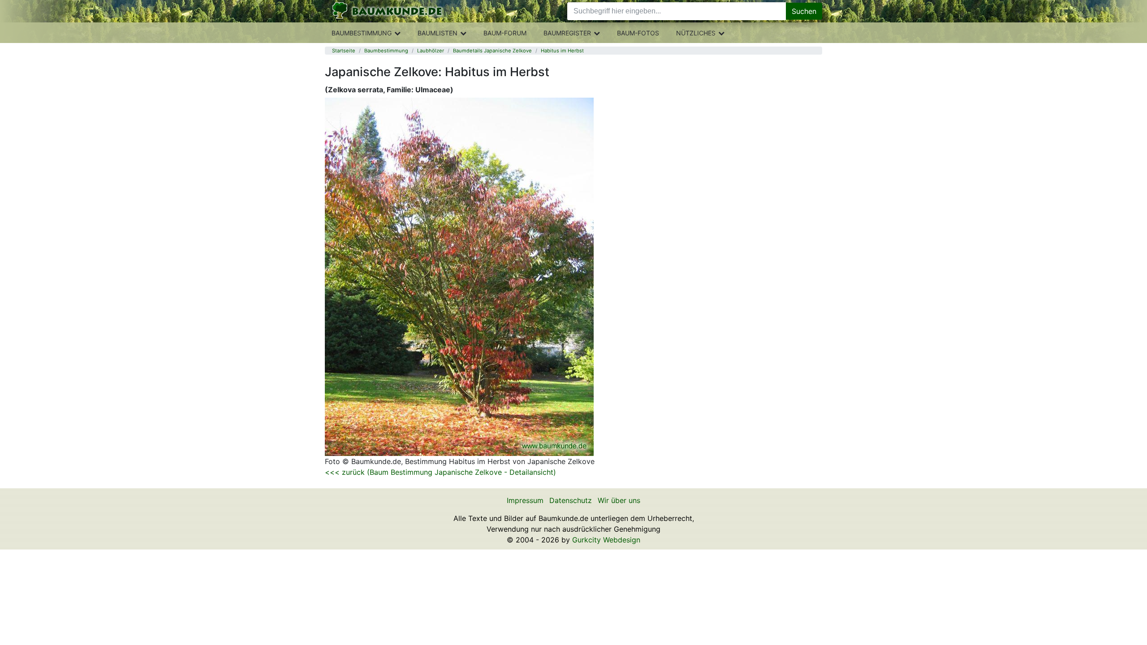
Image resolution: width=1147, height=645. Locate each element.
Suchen (804, 11)
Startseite (343, 50)
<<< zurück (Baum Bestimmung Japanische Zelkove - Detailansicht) (440, 472)
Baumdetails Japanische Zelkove (492, 50)
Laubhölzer (430, 50)
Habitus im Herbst (562, 50)
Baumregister (567, 33)
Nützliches (696, 33)
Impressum (525, 500)
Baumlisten (437, 33)
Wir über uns (619, 500)
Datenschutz (570, 500)
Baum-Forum (504, 33)
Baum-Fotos (638, 33)
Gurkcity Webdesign (606, 539)
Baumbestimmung (362, 33)
